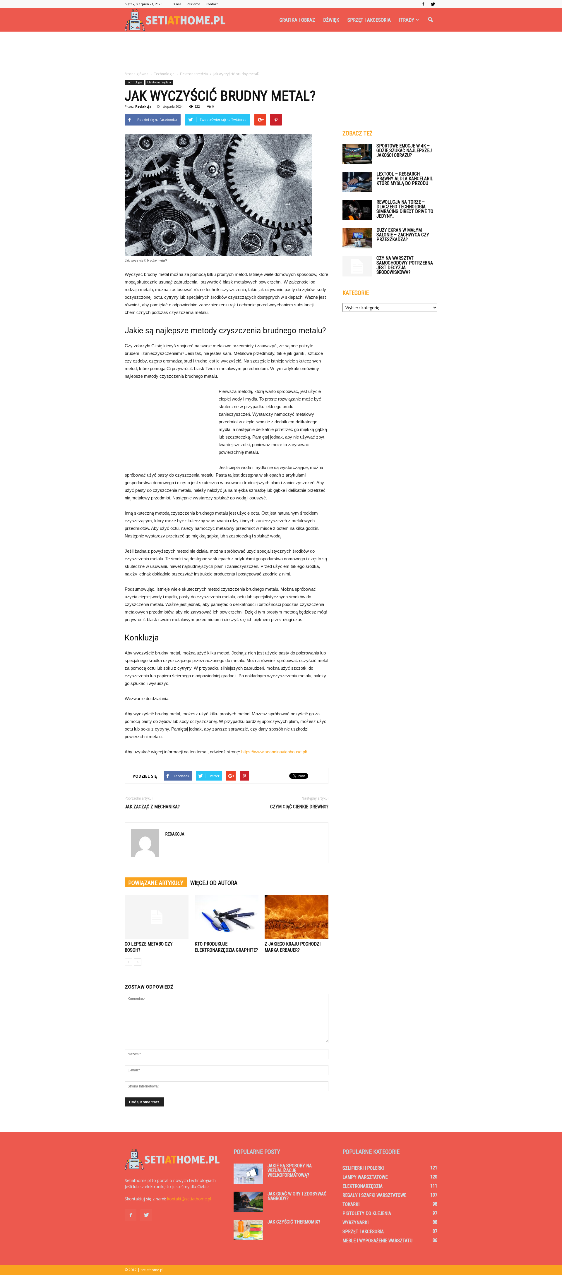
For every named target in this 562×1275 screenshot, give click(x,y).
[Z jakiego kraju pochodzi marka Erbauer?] (296, 917)
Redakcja (143, 106)
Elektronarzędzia (159, 82)
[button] (430, 20)
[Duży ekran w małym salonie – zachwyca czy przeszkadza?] (357, 238)
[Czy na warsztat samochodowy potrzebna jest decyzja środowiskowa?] (357, 266)
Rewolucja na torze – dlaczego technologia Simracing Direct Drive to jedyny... (404, 209)
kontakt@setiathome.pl (189, 1199)
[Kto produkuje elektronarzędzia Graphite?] (226, 917)
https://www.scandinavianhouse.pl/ (274, 751)
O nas (176, 4)
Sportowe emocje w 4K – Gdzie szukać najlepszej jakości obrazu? (404, 150)
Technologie (134, 82)
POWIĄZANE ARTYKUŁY (155, 882)
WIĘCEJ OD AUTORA (213, 882)
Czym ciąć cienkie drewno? (299, 807)
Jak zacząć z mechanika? (152, 807)
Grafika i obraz (297, 20)
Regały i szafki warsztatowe (374, 1195)
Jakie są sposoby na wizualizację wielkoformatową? (290, 1170)
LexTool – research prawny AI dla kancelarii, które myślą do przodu (404, 178)
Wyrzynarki (355, 1222)
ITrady (406, 20)
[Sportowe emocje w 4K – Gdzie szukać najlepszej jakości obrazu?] (357, 154)
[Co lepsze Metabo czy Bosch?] (157, 917)
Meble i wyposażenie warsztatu (377, 1240)
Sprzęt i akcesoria (369, 20)
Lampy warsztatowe (365, 1177)
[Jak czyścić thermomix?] (248, 1230)
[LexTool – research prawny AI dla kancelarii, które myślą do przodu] (357, 182)
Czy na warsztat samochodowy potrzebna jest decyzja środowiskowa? (404, 265)
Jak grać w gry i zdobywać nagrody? (297, 1196)
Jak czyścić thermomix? (294, 1222)
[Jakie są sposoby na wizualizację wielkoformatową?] (248, 1174)
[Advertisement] (281, 52)
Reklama (193, 4)
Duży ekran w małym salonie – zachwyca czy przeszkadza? (402, 234)
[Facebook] (423, 4)
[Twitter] (433, 4)
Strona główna (136, 73)
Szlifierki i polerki (363, 1168)
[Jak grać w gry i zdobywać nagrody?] (248, 1202)
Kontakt (212, 4)
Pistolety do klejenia (366, 1213)
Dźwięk (331, 20)
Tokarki (350, 1204)
